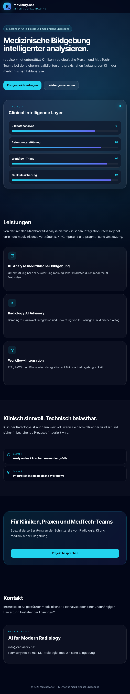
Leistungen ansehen (61, 85)
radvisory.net (17, 652)
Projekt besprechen (65, 553)
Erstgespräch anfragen (22, 85)
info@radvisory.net (22, 647)
